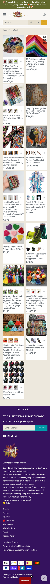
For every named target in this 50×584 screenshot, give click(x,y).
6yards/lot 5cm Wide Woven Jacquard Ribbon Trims (13, 117)
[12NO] (28, 291)
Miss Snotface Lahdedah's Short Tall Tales (20, 550)
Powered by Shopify (10, 577)
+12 (21, 197)
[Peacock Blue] (28, 197)
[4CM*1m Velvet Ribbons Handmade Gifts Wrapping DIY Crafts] (36, 233)
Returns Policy (9, 536)
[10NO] (39, 291)
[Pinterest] (16, 435)
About (5, 532)
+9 (44, 291)
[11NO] (33, 291)
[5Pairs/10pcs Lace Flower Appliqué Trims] (13, 372)
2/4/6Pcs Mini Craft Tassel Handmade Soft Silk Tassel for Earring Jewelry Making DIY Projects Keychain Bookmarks (13, 350)
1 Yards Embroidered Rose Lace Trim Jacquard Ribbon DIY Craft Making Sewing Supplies (13, 161)
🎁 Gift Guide (8, 520)
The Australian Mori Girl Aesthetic (16, 546)
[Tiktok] (12, 435)
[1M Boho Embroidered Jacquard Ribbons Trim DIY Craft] (36, 325)
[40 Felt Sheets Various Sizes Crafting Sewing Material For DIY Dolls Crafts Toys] (36, 46)
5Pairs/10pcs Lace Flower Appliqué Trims (13, 393)
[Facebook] (4, 435)
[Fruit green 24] (16, 61)
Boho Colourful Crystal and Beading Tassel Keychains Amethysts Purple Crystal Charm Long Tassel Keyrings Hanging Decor (12, 302)
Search (6, 509)
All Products (8, 524)
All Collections (9, 528)
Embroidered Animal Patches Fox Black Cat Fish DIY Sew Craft (35, 160)
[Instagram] (8, 435)
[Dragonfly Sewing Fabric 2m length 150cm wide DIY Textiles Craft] (36, 95)
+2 (21, 291)
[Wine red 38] (5, 61)
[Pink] (10, 340)
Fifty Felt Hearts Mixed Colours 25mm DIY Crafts (13, 248)
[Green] (33, 197)
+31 (44, 341)
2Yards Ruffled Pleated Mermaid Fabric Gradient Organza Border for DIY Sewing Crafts (36, 206)
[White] (39, 197)
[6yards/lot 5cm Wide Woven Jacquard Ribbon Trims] (13, 95)
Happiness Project (10, 542)
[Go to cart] (44, 14)
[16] (5, 153)
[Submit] (44, 22)
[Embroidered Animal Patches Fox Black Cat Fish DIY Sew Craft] (36, 137)
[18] (16, 153)
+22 (44, 249)
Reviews (6, 517)
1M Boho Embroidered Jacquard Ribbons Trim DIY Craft (35, 347)
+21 (21, 387)
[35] (33, 340)
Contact (6, 513)
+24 (21, 341)
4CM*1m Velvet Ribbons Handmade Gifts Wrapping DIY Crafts (36, 256)
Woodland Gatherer (24, 574)
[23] (28, 340)
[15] (10, 153)
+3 (44, 153)
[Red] (5, 340)
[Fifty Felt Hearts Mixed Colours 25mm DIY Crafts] (13, 233)
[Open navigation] (4, 14)
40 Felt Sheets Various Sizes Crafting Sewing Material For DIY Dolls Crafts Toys (35, 62)
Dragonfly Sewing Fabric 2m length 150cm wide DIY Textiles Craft (36, 110)
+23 (21, 62)
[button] (25, 580)
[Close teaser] (31, 576)
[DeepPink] (16, 340)
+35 (21, 153)
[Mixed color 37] (10, 61)
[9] (39, 340)
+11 (21, 111)
